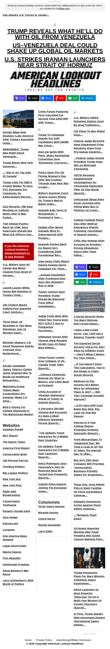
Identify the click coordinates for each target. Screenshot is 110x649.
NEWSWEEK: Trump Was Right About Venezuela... (16, 153)
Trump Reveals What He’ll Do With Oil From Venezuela (55, 34)
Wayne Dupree (12, 552)
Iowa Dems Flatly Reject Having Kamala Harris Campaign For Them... (53, 265)
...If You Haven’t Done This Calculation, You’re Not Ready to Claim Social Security (89, 370)
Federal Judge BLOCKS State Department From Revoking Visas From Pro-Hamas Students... (89, 146)
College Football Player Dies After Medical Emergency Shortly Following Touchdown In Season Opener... (89, 227)
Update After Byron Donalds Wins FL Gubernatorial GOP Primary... (50, 233)
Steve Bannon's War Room (16, 572)
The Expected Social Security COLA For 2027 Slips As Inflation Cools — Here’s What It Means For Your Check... (89, 350)
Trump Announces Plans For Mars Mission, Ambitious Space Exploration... (89, 578)
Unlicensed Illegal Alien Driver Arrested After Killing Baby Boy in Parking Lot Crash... (89, 205)
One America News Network (15, 538)
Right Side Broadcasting (11, 493)
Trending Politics (14, 466)
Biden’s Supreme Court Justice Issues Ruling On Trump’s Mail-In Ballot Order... (53, 199)
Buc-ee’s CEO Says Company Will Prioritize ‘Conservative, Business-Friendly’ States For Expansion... (89, 467)
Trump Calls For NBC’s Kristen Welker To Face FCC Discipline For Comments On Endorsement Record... (18, 189)
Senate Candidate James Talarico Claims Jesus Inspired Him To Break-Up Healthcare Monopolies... (17, 373)
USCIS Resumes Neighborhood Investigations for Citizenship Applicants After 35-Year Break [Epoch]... (88, 184)
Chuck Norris (46, 518)
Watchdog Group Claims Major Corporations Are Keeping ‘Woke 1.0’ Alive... (15, 394)
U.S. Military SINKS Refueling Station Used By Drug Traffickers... (89, 121)
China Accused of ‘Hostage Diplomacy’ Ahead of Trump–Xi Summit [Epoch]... (51, 397)
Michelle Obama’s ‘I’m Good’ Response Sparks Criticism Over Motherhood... (18, 348)
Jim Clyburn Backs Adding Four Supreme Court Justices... (17, 309)
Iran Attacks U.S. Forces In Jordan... (26, 15)
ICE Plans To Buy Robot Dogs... (89, 133)
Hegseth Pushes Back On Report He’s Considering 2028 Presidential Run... (52, 250)
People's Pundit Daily (16, 511)
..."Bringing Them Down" (85, 517)
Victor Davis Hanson (51, 506)
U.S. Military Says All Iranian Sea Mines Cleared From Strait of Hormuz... (17, 270)
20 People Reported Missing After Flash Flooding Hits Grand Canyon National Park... (89, 534)
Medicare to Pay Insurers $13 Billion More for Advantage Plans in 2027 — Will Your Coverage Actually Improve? (89, 390)
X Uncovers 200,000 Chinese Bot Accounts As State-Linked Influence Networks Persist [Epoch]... (52, 416)
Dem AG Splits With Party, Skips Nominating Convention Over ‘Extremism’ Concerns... (53, 157)
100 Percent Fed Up (15, 460)
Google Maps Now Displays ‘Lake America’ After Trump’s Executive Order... (18, 138)
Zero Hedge (10, 517)
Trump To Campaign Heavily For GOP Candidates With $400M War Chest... (53, 140)
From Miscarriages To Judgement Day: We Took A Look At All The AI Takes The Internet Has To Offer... (88, 447)
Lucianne (9, 529)
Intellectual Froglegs (16, 564)
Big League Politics (15, 473)
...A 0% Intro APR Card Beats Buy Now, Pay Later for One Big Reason (88, 411)
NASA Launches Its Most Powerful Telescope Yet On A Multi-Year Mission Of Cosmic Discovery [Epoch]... (88, 598)
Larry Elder (45, 531)
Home (28, 640)
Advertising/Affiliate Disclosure (73, 640)
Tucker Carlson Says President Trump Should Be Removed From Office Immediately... (51, 299)
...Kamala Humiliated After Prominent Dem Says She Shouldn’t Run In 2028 (51, 280)
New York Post (12, 485)
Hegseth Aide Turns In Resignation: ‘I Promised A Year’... (52, 214)
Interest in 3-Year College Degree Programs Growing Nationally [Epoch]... (87, 428)
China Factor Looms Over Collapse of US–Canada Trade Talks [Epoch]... (52, 363)
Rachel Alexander (49, 525)
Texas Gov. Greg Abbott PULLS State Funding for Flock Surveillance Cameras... (89, 490)
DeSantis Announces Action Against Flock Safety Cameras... (87, 505)
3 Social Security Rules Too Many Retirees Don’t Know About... (89, 320)
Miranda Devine (48, 512)
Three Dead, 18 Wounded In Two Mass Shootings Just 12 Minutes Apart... (17, 327)
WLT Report (10, 435)
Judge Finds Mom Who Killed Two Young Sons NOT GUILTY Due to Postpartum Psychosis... (53, 323)
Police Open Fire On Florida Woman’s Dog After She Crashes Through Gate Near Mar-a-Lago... (53, 179)
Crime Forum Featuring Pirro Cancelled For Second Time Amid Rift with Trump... (53, 117)
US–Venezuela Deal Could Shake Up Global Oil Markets (55, 48)
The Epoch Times (14, 442)
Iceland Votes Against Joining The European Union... (52, 488)
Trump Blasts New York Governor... (18, 164)
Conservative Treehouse (11, 503)
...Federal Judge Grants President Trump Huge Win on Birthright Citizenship (89, 164)
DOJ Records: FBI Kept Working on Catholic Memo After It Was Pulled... (18, 212)
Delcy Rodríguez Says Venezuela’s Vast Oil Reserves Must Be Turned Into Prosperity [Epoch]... (52, 470)
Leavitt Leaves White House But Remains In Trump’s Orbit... (17, 291)
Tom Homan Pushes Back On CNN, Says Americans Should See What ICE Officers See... (18, 229)
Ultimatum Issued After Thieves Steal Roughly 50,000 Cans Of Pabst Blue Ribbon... (53, 342)
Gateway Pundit (13, 429)
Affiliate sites (64, 8)
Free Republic (12, 558)
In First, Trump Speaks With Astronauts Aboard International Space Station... (89, 619)
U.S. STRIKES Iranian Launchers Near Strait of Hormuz (55, 62)
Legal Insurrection (14, 545)
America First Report (16, 448)
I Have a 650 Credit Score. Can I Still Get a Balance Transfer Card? (89, 334)
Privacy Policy (44, 640)
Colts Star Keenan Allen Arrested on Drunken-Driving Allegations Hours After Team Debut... (89, 248)
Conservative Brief (15, 454)
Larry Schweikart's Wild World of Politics (18, 582)
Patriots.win (10, 523)
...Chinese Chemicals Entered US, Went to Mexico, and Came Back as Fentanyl (53, 380)
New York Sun (12, 479)
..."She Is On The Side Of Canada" (17, 174)
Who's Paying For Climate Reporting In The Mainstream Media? (18, 411)
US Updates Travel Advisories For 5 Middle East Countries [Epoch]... (53, 452)
